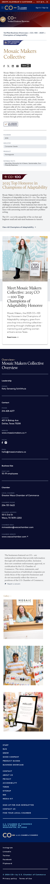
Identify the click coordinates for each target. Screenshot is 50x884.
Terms (6, 787)
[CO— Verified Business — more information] (10, 124)
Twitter (6, 855)
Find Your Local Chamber (17, 813)
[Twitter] (8, 66)
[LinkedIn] (13, 66)
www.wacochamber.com (14, 536)
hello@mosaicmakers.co (14, 451)
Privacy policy (10, 878)
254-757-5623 (8, 505)
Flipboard (7, 863)
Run (5, 749)
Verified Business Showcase (15, 33)
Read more (11, 337)
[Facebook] (4, 66)
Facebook (7, 859)
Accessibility (10, 783)
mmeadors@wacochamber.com (17, 527)
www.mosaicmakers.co (13, 432)
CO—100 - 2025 (37, 33)
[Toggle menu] (2, 7)
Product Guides (11, 761)
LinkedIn (7, 852)
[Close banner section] (47, 1)
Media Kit (8, 799)
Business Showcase (13, 765)
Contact (7, 771)
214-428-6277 (8, 411)
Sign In (38, 8)
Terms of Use (25, 878)
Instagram (8, 848)
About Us (8, 775)
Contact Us (9, 809)
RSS (4, 795)
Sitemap (7, 791)
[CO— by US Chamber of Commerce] (11, 8)
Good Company (11, 757)
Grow (6, 753)
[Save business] (26, 65)
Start (6, 745)
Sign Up (45, 8)
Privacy (7, 779)
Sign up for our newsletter (18, 805)
